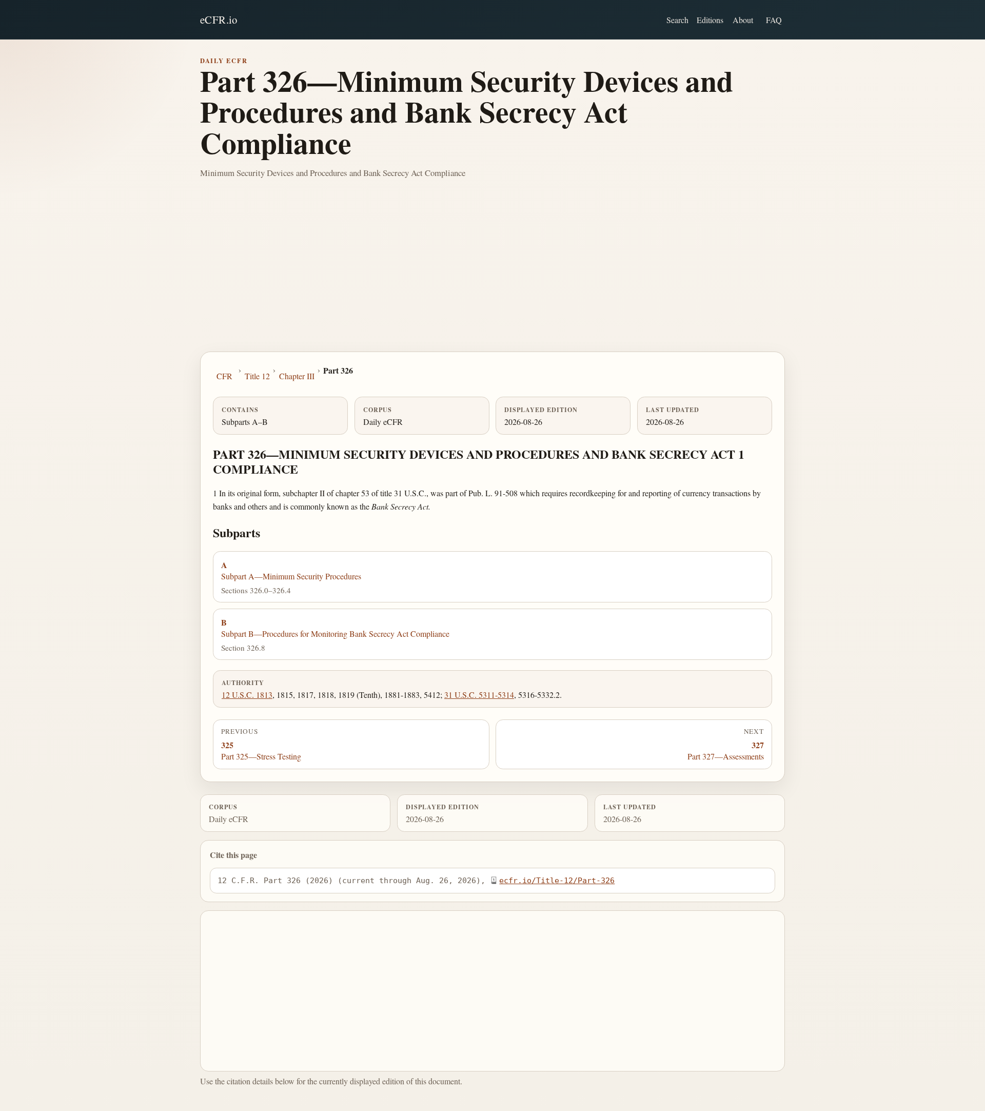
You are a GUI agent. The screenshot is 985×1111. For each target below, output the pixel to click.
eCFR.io (219, 19)
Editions (710, 19)
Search (677, 19)
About (743, 19)
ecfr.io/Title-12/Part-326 (557, 880)
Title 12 (257, 376)
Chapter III (296, 376)
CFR (224, 376)
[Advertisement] (492, 274)
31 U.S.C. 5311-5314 (479, 694)
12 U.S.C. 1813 (247, 694)
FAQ (774, 19)
